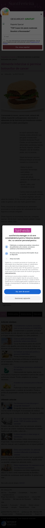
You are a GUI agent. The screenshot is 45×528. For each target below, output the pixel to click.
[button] (22, 258)
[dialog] (22, 264)
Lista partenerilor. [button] (10, 273)
